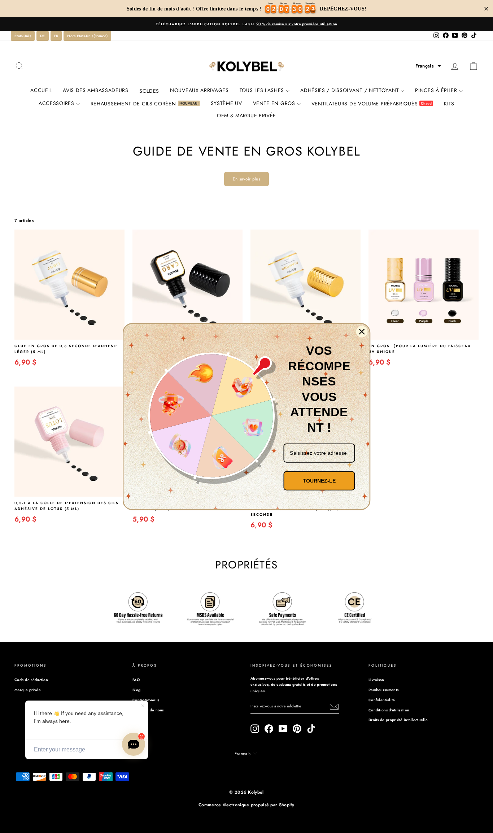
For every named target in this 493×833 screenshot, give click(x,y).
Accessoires (56, 103)
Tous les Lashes (262, 90)
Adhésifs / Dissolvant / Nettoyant (349, 90)
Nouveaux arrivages (199, 90)
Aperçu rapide (69, 332)
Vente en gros (274, 103)
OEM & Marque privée (246, 115)
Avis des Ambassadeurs (95, 90)
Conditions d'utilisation (388, 710)
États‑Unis (22, 36)
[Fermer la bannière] (486, 8)
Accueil (41, 90)
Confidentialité (381, 700)
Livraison (376, 679)
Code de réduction (31, 679)
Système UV (226, 103)
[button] (428, 66)
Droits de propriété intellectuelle (398, 720)
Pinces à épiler (436, 90)
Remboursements (383, 690)
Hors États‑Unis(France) (87, 36)
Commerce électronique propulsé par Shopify (246, 805)
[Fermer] (362, 331)
